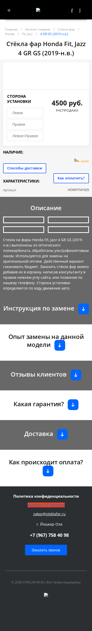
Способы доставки (24, 168)
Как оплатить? (71, 178)
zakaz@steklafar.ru (49, 513)
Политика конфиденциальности (46, 496)
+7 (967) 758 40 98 (49, 535)
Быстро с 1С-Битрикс (46, 504)
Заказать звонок (46, 550)
